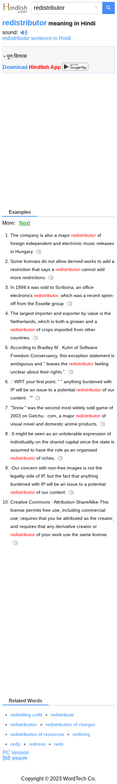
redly (15, 744)
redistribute (62, 714)
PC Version (16, 752)
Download (32, 67)
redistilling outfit (26, 714)
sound (9, 32)
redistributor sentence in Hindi (36, 38)
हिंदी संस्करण (15, 758)
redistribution (23, 724)
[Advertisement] (58, 143)
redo (58, 744)
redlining (81, 734)
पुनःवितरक (17, 56)
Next (24, 223)
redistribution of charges (70, 724)
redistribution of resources (37, 734)
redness (37, 744)
